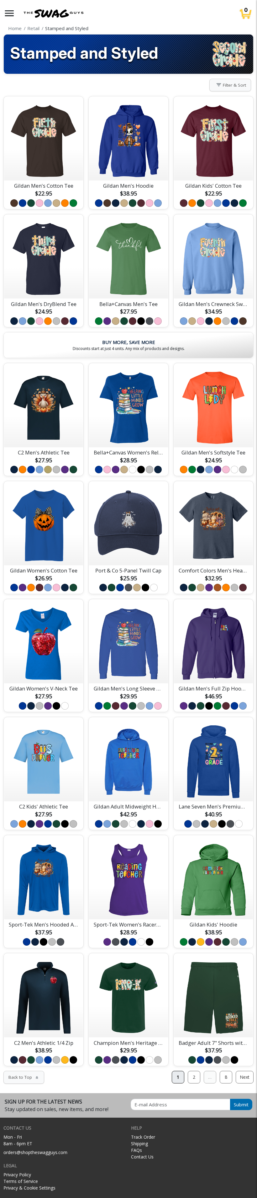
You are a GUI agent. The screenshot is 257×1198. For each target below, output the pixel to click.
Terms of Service (20, 1181)
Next (244, 1077)
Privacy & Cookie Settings (29, 1188)
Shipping (139, 1144)
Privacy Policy (17, 1175)
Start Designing (43, 168)
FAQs (136, 1150)
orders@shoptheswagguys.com (35, 1152)
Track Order (143, 1137)
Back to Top (23, 1077)
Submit (241, 1104)
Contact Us (142, 1157)
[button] (9, 13)
